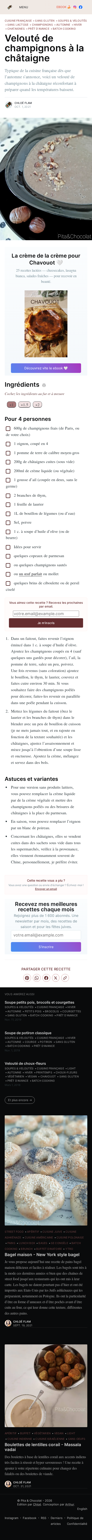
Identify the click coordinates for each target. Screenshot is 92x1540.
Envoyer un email (46, 889)
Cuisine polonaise (70, 1237)
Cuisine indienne (19, 1439)
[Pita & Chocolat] (9, 7)
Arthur (69, 1504)
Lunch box (27, 1243)
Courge (30, 1042)
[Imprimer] (44, 385)
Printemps (44, 1072)
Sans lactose (17, 24)
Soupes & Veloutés (72, 20)
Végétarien (15, 1076)
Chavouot (48, 1076)
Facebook (29, 1518)
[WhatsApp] (37, 978)
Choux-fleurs (66, 1072)
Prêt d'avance (38, 28)
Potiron (46, 1042)
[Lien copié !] (65, 978)
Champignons (42, 24)
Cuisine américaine (39, 1237)
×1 (11, 404)
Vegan (32, 1076)
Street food (14, 1231)
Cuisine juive (52, 1231)
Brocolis (52, 1011)
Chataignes (16, 28)
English (82, 1509)
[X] (55, 978)
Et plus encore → (20, 1100)
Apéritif (33, 1231)
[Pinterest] (27, 978)
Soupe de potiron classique (28, 1033)
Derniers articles (57, 1521)
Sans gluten (44, 20)
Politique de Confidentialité (77, 1521)
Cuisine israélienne (50, 1439)
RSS (43, 1518)
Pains (11, 1243)
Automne (63, 24)
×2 (37, 404)
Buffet (25, 1433)
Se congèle (59, 1243)
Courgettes (71, 1011)
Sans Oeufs (77, 1439)
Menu (20, 7)
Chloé (37, 1504)
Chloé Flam (23, 103)
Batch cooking (64, 28)
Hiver (78, 24)
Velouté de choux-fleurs (25, 1063)
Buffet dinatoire (49, 1249)
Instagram (11, 1518)
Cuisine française (18, 20)
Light (71, 1068)
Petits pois (33, 1011)
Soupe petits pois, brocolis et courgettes (39, 1002)
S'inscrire (46, 947)
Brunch (27, 1249)
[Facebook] (46, 978)
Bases (42, 1243)
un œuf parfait (30, 573)
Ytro (69, 1249)
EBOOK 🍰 (63, 7)
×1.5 (24, 404)
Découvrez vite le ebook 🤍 (46, 368)
